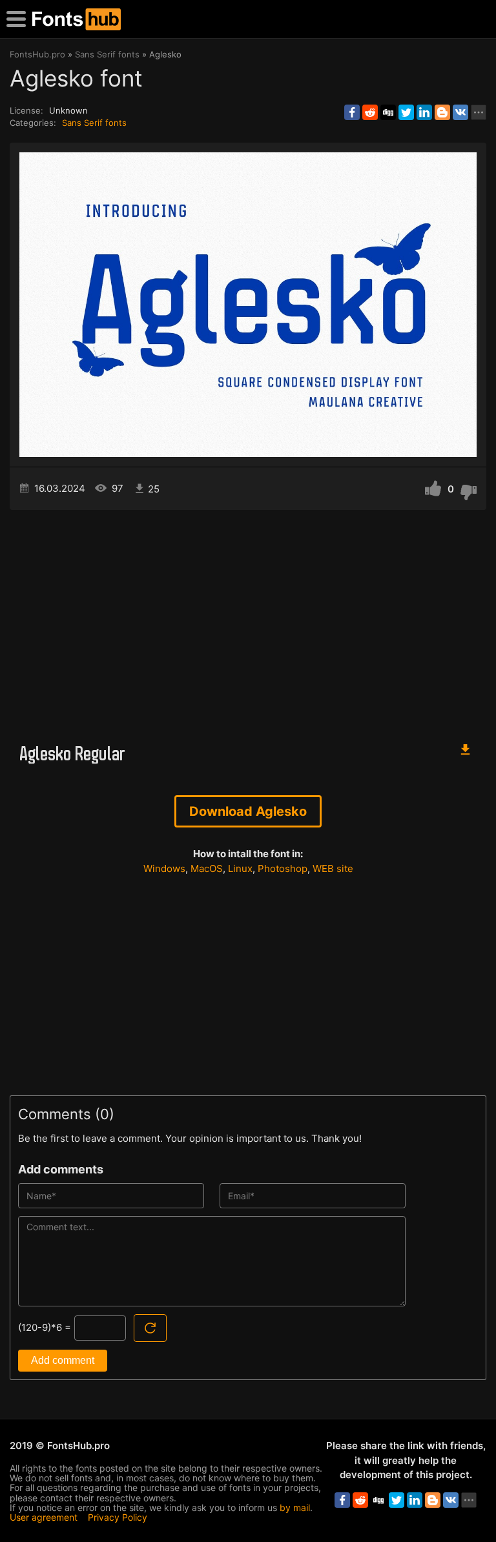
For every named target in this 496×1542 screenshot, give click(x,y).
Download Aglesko (248, 811)
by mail (295, 1507)
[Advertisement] (248, 619)
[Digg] (388, 112)
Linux (240, 868)
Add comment (62, 1360)
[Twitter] (406, 112)
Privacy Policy (117, 1517)
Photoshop (282, 868)
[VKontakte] (460, 112)
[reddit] (370, 112)
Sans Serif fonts (94, 122)
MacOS (207, 868)
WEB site (333, 868)
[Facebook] (352, 112)
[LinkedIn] (424, 112)
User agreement (44, 1517)
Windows (164, 868)
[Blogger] (442, 112)
